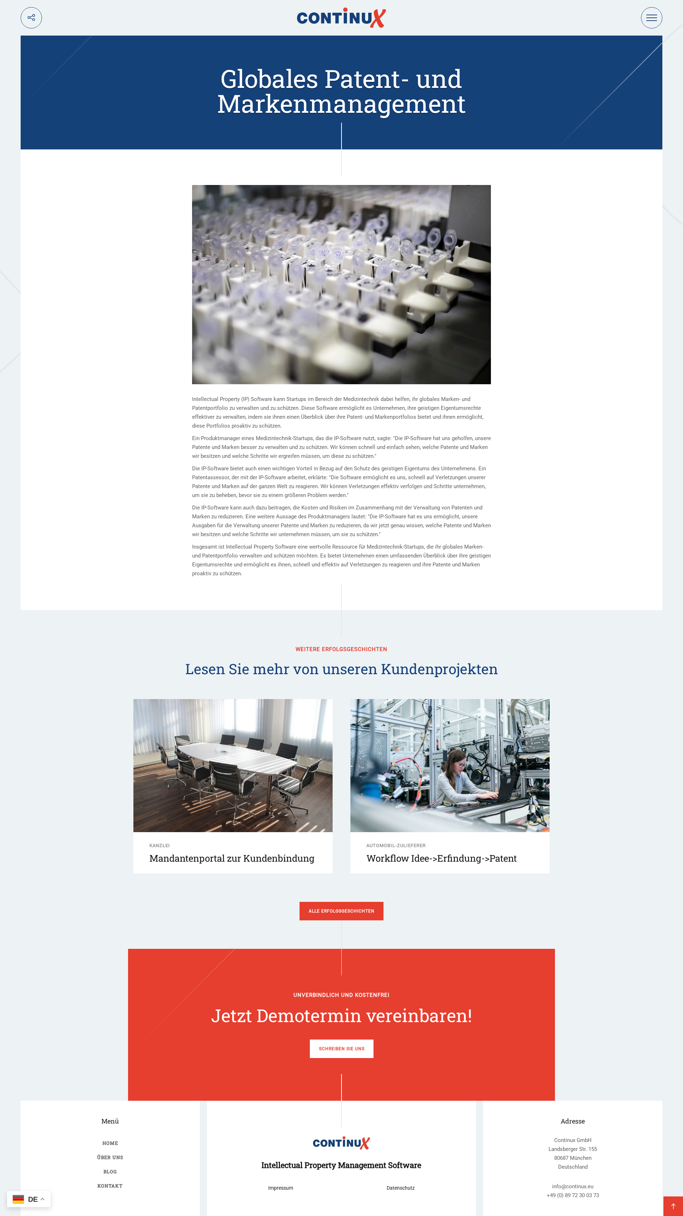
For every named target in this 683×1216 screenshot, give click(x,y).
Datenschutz (401, 1188)
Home (110, 1143)
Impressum (280, 1188)
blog (110, 1171)
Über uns (110, 1157)
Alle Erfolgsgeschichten (342, 911)
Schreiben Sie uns (342, 1048)
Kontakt (110, 1186)
